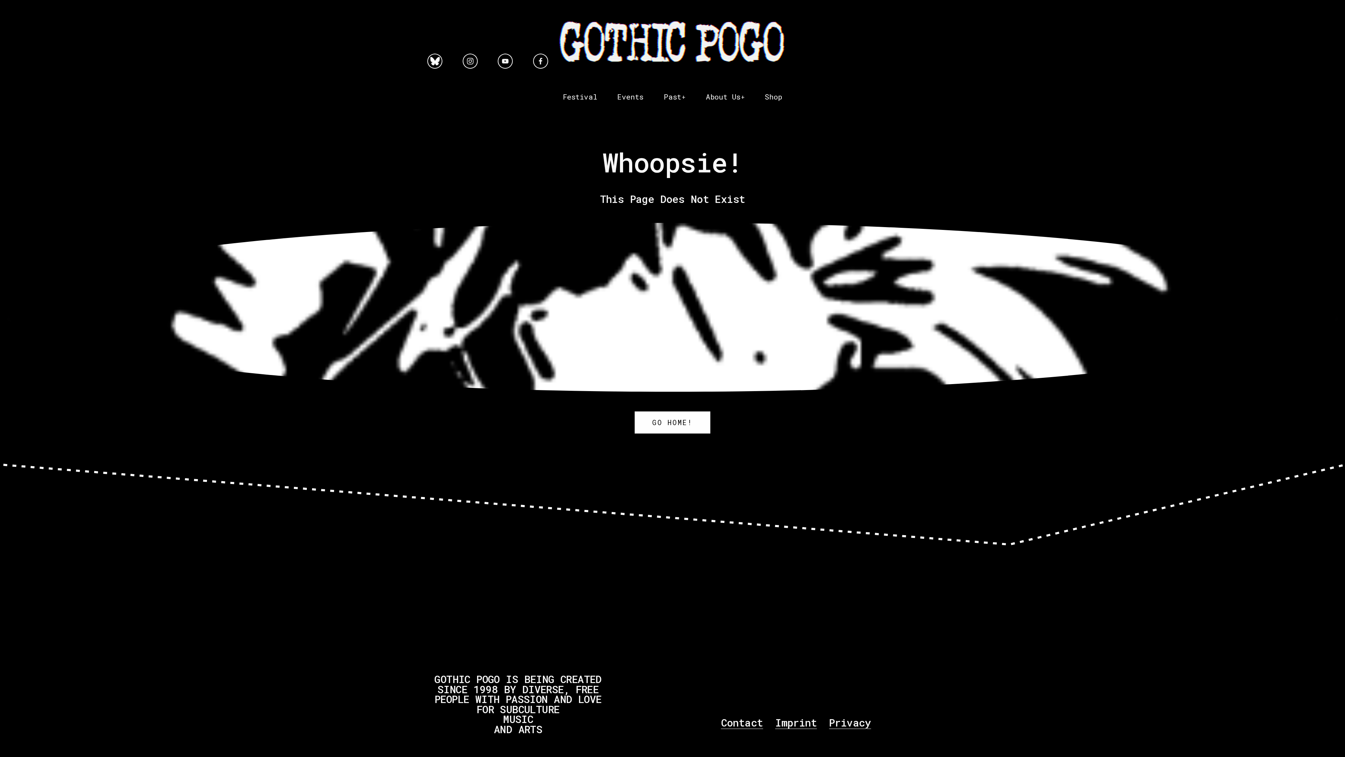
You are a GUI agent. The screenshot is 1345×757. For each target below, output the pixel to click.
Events (630, 97)
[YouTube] (505, 61)
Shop (773, 97)
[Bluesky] (434, 61)
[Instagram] (470, 61)
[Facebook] (540, 61)
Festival (580, 97)
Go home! (672, 422)
